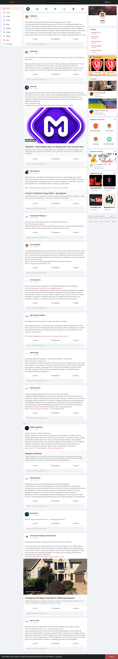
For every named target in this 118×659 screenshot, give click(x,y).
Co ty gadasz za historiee (101, 164)
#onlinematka (68, 105)
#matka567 (43, 105)
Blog (101, 221)
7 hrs (31, 515)
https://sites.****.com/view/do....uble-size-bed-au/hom (44, 448)
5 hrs (31, 88)
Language (114, 217)
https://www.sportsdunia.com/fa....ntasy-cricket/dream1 (48, 188)
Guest (102, 20)
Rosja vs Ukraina (100, 111)
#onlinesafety (41, 261)
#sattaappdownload (32, 105)
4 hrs (31, 53)
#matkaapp (59, 105)
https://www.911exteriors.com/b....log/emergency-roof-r (44, 557)
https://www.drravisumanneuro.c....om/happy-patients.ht (45, 519)
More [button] (114, 221)
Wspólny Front (109, 207)
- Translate (35, 18)
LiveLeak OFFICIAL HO (97, 188)
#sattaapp (51, 105)
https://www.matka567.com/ (41, 263)
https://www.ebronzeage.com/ (35, 361)
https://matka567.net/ (32, 103)
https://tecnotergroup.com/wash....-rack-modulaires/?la (44, 409)
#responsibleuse (66, 261)
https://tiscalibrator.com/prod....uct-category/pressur (43, 288)
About (90, 221)
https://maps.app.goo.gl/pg (34, 224)
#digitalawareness (53, 261)
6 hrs (31, 218)
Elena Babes (98, 93)
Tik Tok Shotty (109, 188)
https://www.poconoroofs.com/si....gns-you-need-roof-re (48, 336)
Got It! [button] (112, 656)
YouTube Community (97, 207)
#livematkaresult (31, 261)
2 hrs (31, 18)
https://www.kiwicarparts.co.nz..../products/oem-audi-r (44, 629)
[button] (62, 2)
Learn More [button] (58, 656)
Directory (96, 221)
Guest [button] (108, 2)
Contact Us (108, 221)
